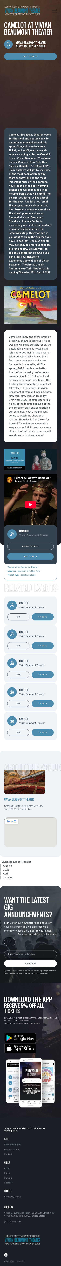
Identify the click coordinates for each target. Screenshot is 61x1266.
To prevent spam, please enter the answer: (37, 934)
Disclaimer (21, 1262)
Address (8, 1182)
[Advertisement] (30, 90)
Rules (7, 1173)
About (7, 1168)
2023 (6, 870)
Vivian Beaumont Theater (16, 862)
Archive (7, 866)
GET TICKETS (30, 56)
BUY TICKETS (30, 557)
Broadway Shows (12, 1196)
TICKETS (42, 617)
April (5, 873)
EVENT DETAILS (30, 546)
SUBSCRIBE (30, 963)
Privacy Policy (9, 1262)
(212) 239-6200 (12, 1221)
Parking (8, 1178)
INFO (18, 617)
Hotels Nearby (11, 1149)
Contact (8, 1154)
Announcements (12, 1144)
